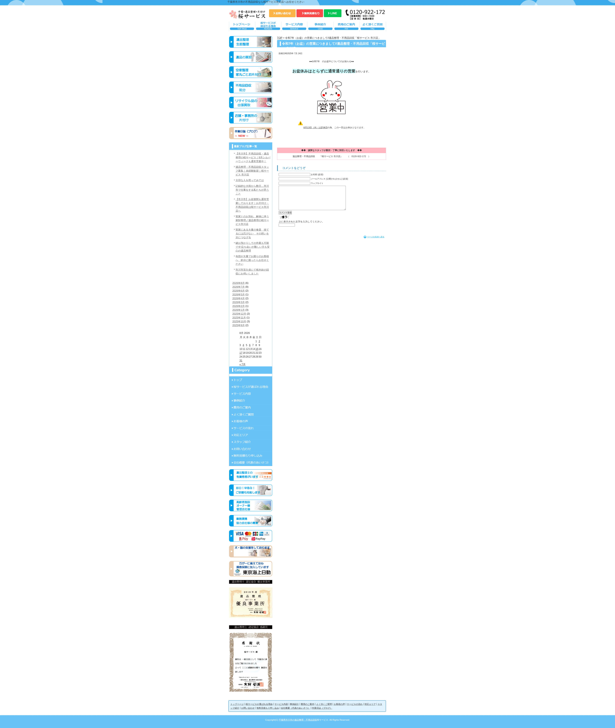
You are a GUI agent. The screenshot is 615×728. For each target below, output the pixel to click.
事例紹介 (320, 27)
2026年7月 (238, 287)
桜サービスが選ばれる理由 (268, 27)
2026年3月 (238, 302)
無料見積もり (309, 13)
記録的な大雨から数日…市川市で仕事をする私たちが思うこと (252, 190)
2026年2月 (238, 306)
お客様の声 (250, 421)
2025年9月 (238, 325)
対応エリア (250, 434)
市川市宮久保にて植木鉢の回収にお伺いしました (252, 271)
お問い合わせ (282, 13)
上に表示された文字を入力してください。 (301, 221)
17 (240, 353)
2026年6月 (238, 290)
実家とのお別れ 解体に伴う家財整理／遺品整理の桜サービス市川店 (252, 220)
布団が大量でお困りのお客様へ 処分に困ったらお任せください (252, 260)
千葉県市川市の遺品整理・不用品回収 (298, 720)
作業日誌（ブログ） (322, 708)
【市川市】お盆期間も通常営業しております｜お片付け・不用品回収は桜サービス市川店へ (252, 205)
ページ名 (250, 379)
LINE (332, 13)
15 (256, 349)
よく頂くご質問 (373, 27)
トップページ (242, 27)
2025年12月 (239, 313)
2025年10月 (239, 321)
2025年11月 (239, 317)
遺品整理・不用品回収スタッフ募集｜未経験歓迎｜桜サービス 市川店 (252, 171)
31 (240, 360)
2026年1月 (238, 310)
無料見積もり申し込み (250, 455)
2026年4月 (238, 298)
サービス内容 (294, 27)
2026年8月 (238, 283)
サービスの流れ (250, 428)
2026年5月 (238, 294)
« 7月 (242, 364)
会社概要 (250, 462)
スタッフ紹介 (250, 441)
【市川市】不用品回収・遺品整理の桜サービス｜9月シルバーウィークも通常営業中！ (253, 157)
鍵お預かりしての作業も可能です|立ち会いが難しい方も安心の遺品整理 (253, 247)
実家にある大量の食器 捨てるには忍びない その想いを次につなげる (252, 233)
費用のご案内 (346, 27)
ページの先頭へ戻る (375, 237)
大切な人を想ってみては (250, 180)
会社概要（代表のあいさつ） (295, 708)
